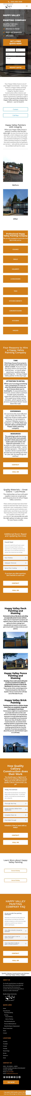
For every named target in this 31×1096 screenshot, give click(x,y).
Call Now (16, 115)
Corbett (5, 1046)
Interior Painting (16, 880)
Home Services (6, 1010)
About (4, 1030)
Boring (4, 1053)
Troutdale (5, 1043)
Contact (15, 109)
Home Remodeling (8, 1012)
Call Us (15, 472)
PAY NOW (11, 1082)
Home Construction (7, 1028)
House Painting (8, 1016)
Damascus (5, 1055)
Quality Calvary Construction (14, 92)
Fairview (5, 1048)
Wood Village (6, 1050)
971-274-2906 (10, 1071)
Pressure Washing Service (10, 1023)
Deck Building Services (9, 1021)
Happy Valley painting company (16, 88)
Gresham (5, 1041)
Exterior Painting (15, 870)
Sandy (4, 1057)
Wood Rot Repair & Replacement (12, 1026)
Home (4, 1008)
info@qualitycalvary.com (12, 1073)
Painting (6, 1015)
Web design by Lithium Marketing (18, 1094)
